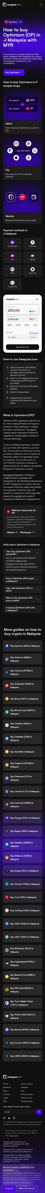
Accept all (9, 1188)
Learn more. (13, 1135)
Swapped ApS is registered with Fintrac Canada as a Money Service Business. (18, 1150)
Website (11, 532)
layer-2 (33, 429)
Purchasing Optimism (13, 475)
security (18, 496)
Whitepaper (26, 532)
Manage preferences (10, 1182)
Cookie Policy (25, 1182)
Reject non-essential (27, 1188)
